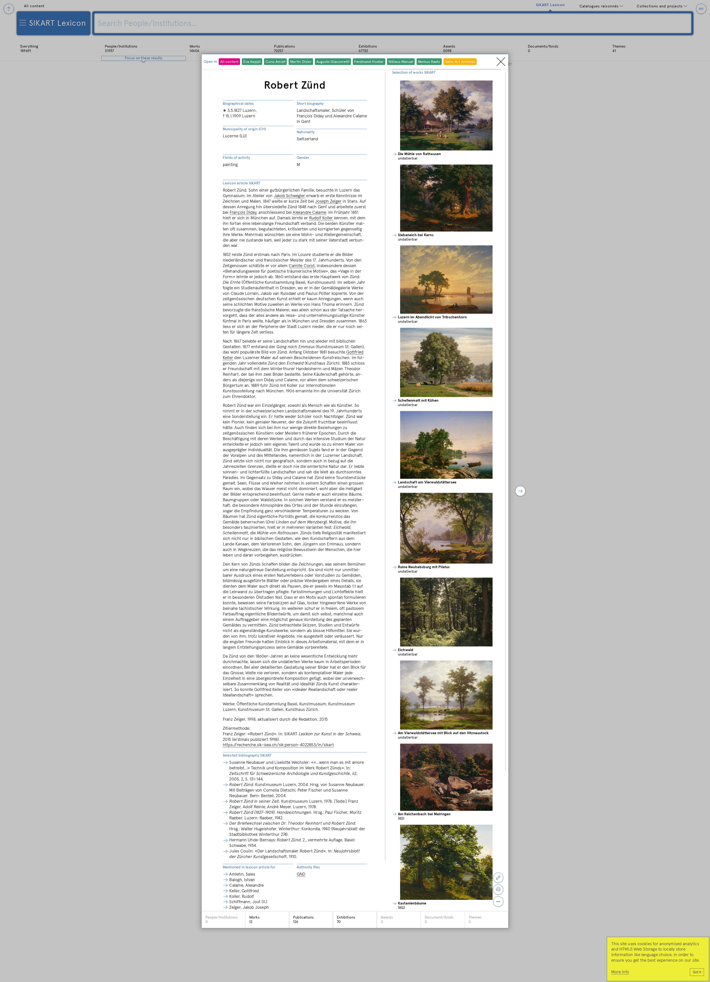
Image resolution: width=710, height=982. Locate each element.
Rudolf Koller (321, 218)
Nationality (306, 132)
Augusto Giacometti (333, 62)
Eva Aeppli (252, 62)
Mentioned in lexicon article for (249, 867)
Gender (303, 158)
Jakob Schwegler (289, 196)
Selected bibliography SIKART (247, 755)
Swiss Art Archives (460, 62)
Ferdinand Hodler (369, 62)
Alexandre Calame (309, 212)
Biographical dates (238, 103)
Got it (697, 972)
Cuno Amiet (275, 62)
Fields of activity (236, 158)
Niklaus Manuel (400, 62)
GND (301, 874)
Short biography (310, 103)
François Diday (243, 212)
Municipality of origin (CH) (244, 129)
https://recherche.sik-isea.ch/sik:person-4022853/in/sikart (278, 745)
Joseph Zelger (328, 201)
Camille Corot (302, 266)
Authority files (308, 867)
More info (620, 972)
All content (229, 62)
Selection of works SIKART (414, 72)
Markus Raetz (429, 62)
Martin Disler (301, 62)
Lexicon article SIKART (241, 183)
